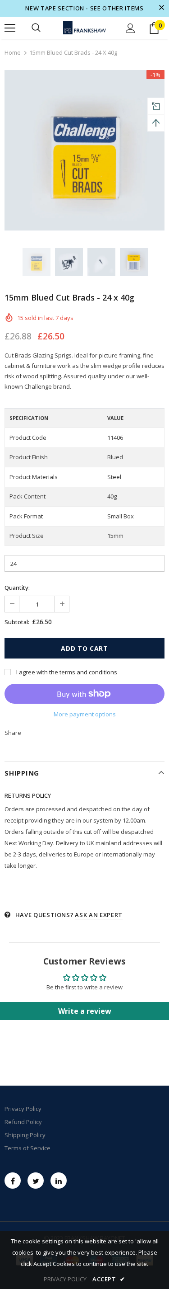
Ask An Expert (98, 915)
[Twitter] (35, 1180)
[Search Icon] (36, 28)
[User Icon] (130, 28)
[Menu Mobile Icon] (10, 28)
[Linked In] (58, 1180)
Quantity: (17, 587)
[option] (84, 150)
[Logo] (84, 27)
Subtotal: (17, 622)
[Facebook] (13, 1180)
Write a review (84, 1011)
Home (13, 52)
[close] (161, 8)
